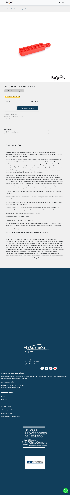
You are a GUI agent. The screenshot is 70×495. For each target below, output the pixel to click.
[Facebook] (42, 368)
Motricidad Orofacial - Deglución (16, 9)
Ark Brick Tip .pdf (13, 132)
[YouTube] (55, 368)
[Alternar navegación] (62, 2)
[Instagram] (51, 368)
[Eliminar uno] (8, 108)
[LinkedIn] (46, 368)
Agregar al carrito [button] (28, 108)
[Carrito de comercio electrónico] (59, 2)
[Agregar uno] (15, 108)
